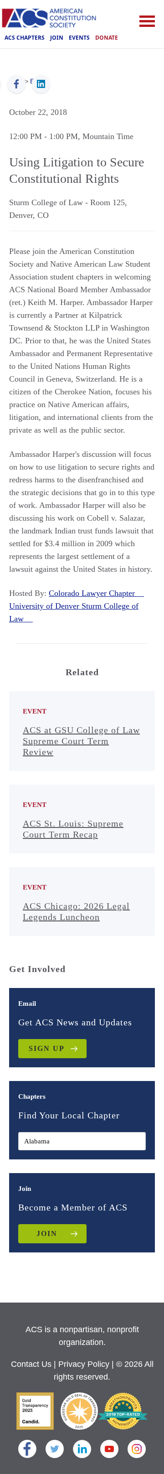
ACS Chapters (25, 37)
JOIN (46, 1233)
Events (79, 37)
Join (56, 37)
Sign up (47, 1048)
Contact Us (31, 1364)
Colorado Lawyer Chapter (96, 593)
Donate (106, 37)
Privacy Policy (83, 1364)
